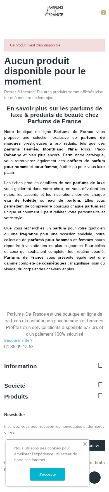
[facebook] (6, 352)
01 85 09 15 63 (19, 346)
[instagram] (12, 352)
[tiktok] (18, 352)
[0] (99, 10)
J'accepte (47, 474)
